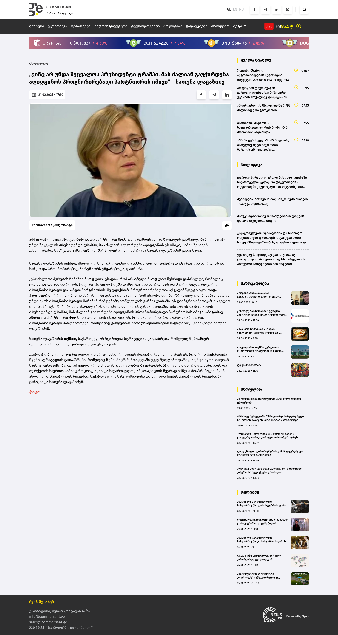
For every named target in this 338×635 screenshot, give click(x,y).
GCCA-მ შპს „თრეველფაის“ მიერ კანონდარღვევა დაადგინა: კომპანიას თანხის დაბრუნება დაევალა (259, 557)
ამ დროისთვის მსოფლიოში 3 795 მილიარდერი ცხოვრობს (269, 400)
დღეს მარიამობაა (249, 365)
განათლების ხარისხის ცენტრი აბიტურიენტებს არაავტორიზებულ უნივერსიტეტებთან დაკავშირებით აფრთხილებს (261, 313)
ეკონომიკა (57, 26)
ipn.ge (34, 392)
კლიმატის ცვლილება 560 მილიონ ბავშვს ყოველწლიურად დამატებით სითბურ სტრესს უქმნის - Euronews (268, 435)
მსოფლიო (220, 26)
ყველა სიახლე (256, 60)
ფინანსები (81, 26)
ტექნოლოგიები (145, 26)
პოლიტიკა (172, 26)
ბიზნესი (36, 26)
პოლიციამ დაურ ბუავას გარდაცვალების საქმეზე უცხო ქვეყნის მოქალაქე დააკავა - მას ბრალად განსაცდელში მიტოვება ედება (260, 295)
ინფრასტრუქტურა (110, 26)
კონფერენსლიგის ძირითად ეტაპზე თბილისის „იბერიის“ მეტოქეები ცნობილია (269, 470)
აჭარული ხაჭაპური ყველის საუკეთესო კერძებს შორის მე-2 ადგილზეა (258, 331)
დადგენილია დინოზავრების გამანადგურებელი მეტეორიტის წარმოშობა (270, 453)
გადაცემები (196, 26)
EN (235, 9)
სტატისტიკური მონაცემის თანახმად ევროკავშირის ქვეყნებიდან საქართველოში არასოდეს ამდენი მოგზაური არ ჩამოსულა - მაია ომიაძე (262, 521)
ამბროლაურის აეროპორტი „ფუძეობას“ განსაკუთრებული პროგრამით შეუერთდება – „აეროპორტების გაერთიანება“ (258, 575)
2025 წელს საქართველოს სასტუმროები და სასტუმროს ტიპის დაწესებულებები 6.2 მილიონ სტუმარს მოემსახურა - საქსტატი (261, 539)
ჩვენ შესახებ (41, 602)
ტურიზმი (250, 492)
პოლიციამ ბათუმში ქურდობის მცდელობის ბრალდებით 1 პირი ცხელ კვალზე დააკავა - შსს (259, 349)
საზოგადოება (255, 283)
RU (241, 9)
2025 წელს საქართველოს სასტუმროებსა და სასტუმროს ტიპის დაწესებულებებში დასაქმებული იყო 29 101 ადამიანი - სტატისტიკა (262, 503)
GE (229, 9)
